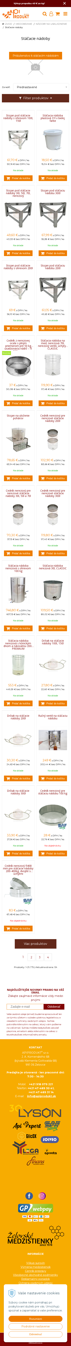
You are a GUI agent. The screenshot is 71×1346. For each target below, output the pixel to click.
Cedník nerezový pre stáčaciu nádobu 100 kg (52, 792)
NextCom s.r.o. (35, 1342)
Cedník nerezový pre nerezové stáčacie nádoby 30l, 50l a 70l (18, 493)
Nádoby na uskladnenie (51, 23)
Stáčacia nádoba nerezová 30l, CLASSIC (53, 567)
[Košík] (57, 13)
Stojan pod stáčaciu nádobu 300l (53, 192)
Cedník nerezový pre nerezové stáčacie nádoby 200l (52, 418)
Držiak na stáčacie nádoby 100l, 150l (53, 642)
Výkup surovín (35, 1263)
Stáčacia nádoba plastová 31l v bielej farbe (53, 118)
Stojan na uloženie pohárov (18, 417)
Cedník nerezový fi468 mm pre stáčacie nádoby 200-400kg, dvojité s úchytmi (18, 868)
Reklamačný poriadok (35, 1279)
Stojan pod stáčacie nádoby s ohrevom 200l (18, 267)
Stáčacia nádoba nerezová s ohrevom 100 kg (18, 568)
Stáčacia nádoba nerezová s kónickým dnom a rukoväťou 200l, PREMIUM (18, 643)
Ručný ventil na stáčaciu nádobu (52, 717)
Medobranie (24, 23)
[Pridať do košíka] (18, 178)
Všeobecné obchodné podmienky (35, 1275)
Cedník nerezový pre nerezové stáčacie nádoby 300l (52, 493)
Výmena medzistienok (36, 1267)
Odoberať (54, 1006)
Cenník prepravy (35, 1271)
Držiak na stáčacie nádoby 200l (18, 717)
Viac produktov (35, 944)
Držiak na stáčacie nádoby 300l (18, 792)
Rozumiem (35, 1318)
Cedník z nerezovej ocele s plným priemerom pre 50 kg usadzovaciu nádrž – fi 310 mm (18, 343)
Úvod (8, 23)
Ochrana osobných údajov (36, 1283)
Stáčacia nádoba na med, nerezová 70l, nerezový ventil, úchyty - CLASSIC (53, 343)
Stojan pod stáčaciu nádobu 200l (53, 267)
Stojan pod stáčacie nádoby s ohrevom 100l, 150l (18, 118)
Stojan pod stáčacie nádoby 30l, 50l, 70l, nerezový (18, 193)
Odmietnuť (35, 1334)
